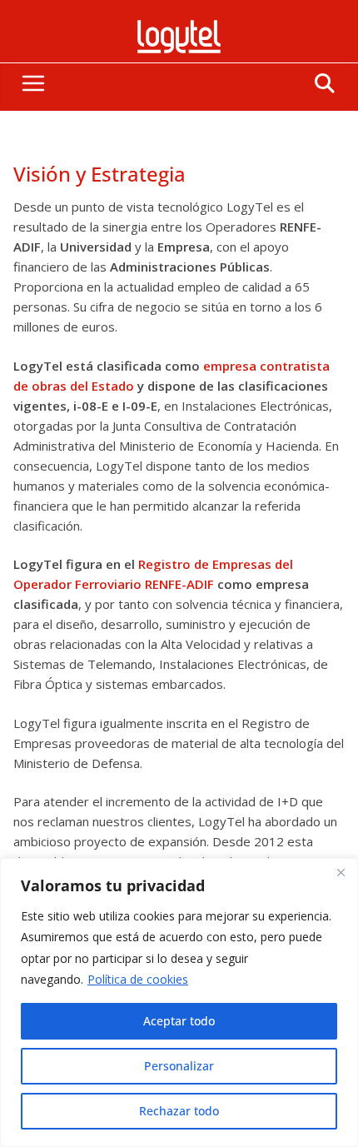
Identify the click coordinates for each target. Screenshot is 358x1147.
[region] (179, 1002)
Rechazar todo (179, 1111)
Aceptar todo (179, 1021)
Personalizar (179, 1066)
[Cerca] (341, 872)
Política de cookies (137, 979)
